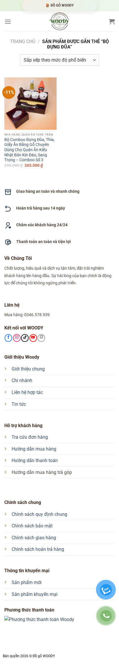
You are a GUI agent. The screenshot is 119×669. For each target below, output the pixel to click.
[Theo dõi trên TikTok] (25, 338)
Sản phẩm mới (27, 582)
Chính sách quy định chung (39, 514)
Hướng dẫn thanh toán (35, 460)
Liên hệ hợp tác (27, 392)
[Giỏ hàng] (112, 21)
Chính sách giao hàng (34, 537)
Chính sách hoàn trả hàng (38, 549)
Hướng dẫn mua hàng (34, 449)
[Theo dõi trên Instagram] (17, 338)
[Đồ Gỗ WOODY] (59, 21)
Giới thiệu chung (28, 369)
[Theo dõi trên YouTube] (33, 338)
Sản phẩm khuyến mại (34, 594)
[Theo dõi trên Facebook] (8, 338)
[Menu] (7, 21)
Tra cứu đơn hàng (30, 437)
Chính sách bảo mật (32, 526)
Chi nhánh (22, 380)
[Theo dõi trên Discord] (41, 338)
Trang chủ (22, 41)
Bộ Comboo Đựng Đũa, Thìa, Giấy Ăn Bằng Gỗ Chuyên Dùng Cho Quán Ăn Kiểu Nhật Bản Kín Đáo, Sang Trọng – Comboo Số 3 (29, 149)
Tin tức (19, 404)
